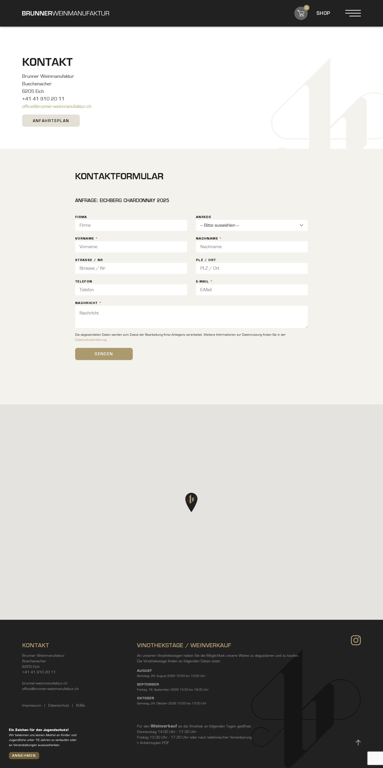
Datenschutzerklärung (90, 339)
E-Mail (204, 281)
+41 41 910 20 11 (39, 672)
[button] (191, 502)
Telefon (83, 281)
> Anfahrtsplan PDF (153, 743)
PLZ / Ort (206, 260)
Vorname (86, 238)
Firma (81, 217)
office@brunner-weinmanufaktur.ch (56, 106)
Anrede (203, 217)
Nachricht (88, 303)
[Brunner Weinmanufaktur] (65, 13)
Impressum (32, 706)
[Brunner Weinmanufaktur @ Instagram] (356, 690)
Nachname (209, 238)
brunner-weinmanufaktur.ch (44, 683)
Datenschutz (59, 706)
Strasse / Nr (89, 260)
